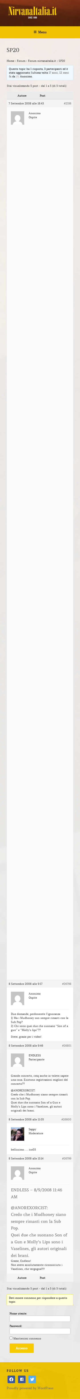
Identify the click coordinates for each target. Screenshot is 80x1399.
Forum (21, 60)
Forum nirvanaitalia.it (42, 60)
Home (10, 60)
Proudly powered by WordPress (30, 1388)
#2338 (67, 103)
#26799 (66, 1158)
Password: (16, 1326)
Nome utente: (18, 1313)
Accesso (22, 1348)
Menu (42, 32)
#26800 (66, 1119)
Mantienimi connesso (27, 1338)
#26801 (66, 1045)
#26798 (66, 983)
